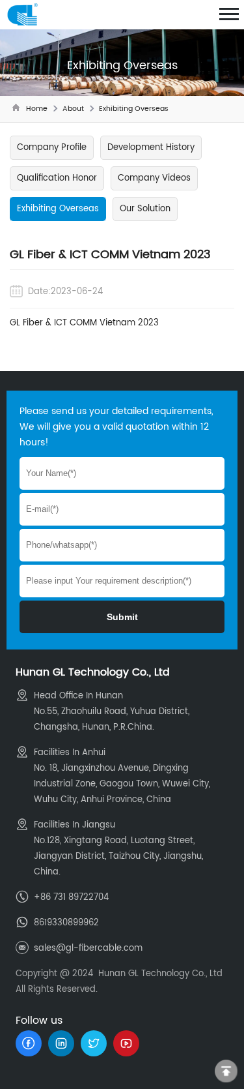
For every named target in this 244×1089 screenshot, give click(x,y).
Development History (151, 148)
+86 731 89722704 (71, 897)
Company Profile (52, 148)
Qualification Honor (57, 178)
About (73, 109)
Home (36, 109)
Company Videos (154, 178)
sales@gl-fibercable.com (88, 948)
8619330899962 (66, 923)
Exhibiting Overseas (134, 109)
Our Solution (145, 209)
